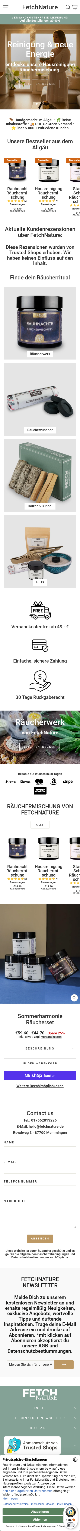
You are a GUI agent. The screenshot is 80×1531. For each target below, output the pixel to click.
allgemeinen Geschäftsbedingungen (44, 1254)
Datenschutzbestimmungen (30, 1257)
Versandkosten (51, 1037)
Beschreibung (40, 1048)
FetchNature (40, 7)
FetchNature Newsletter (39, 1418)
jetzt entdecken (39, 746)
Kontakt (39, 1428)
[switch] (70, 1525)
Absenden (40, 1238)
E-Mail (10, 1162)
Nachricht (15, 1201)
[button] (15, 201)
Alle (40, 824)
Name (9, 1142)
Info (39, 1408)
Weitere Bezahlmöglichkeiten (40, 1086)
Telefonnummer (20, 1181)
